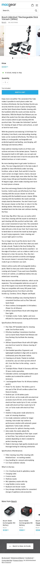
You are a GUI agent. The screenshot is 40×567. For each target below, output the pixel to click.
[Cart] (32, 5)
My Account (6, 558)
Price (4, 63)
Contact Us (29, 558)
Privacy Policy (18, 560)
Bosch (4, 22)
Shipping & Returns (17, 558)
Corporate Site (7, 560)
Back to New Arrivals (21, 546)
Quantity (5, 78)
